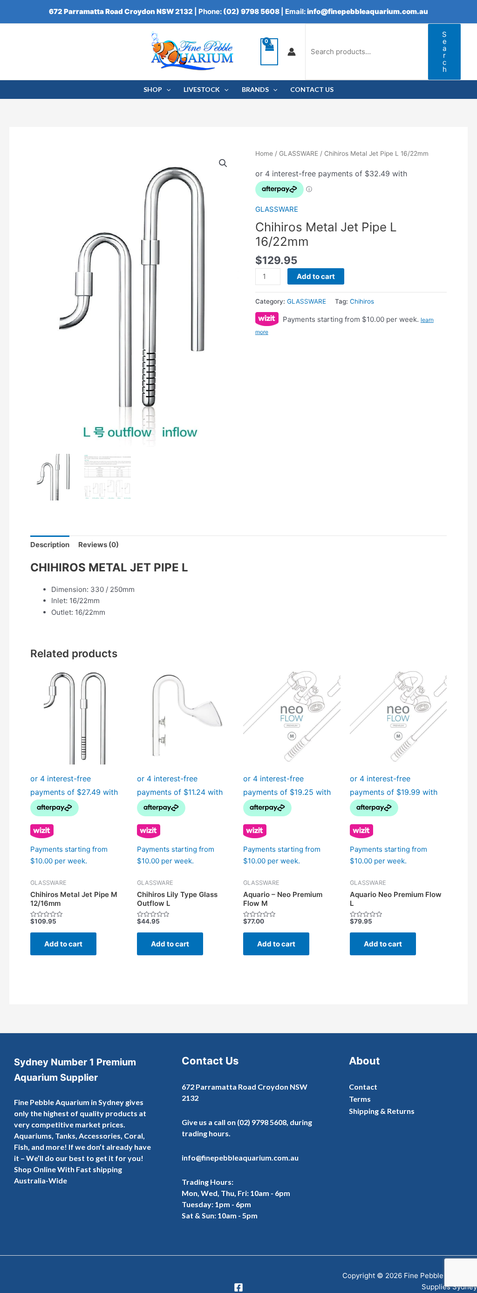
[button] (223, 163)
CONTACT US (312, 89)
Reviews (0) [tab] (98, 544)
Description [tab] (49, 544)
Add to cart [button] (63, 943)
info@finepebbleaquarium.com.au (367, 11)
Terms (360, 1098)
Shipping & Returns (382, 1110)
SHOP (152, 89)
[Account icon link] (291, 52)
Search (444, 52)
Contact (363, 1086)
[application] (166, 89)
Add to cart (316, 276)
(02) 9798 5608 (251, 11)
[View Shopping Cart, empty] (269, 52)
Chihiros (362, 301)
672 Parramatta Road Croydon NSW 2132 (121, 11)
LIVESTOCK (202, 89)
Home (264, 153)
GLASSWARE (298, 153)
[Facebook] (238, 1287)
